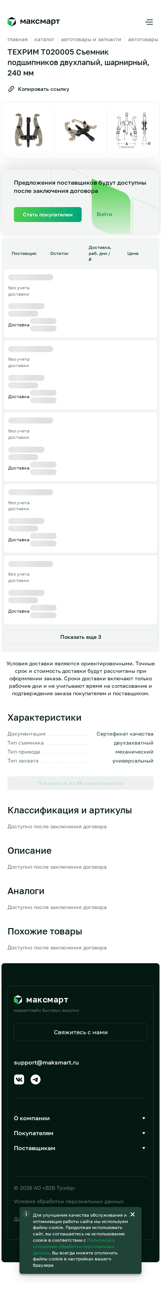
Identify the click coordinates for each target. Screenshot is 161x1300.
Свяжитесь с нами (81, 1032)
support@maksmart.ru (46, 1062)
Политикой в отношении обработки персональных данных (74, 1246)
